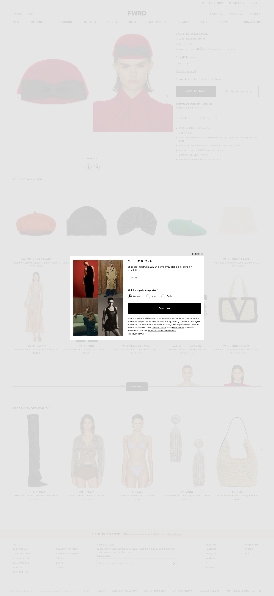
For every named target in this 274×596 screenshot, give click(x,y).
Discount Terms (136, 334)
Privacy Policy (159, 328)
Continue (164, 308)
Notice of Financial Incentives (162, 330)
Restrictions (178, 328)
